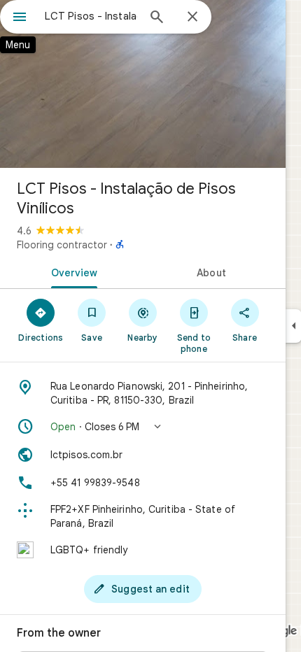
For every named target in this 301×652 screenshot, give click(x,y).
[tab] (71, 271)
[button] (143, 427)
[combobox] (91, 16)
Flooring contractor (62, 245)
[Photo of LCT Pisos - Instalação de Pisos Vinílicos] (143, 84)
